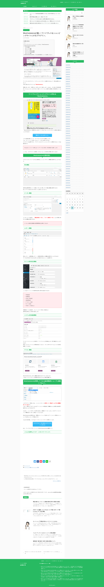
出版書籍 (61, 2)
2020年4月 (68, 71)
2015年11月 (68, 138)
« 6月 (67, 212)
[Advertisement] (42, 446)
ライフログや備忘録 (23, 563)
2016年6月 (68, 123)
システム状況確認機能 (31, 52)
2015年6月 (68, 147)
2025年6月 (68, 64)
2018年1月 (68, 83)
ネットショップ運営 (35, 467)
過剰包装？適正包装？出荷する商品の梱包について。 (44, 541)
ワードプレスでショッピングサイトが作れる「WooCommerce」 (37, 44)
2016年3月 (68, 130)
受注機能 (28, 47)
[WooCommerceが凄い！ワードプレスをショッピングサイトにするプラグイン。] (44, 461)
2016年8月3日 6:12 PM (28, 477)
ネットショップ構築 (27, 467)
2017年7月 (68, 95)
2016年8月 (68, 119)
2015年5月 (68, 149)
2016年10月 (68, 114)
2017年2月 (68, 105)
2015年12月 (68, 135)
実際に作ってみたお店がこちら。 (42, 135)
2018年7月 (68, 74)
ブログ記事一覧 (72, 2)
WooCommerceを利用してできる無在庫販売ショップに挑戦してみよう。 (39, 54)
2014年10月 (68, 166)
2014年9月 (68, 168)
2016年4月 (68, 128)
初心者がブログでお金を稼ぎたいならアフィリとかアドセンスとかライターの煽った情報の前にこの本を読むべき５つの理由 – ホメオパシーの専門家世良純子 (62, 567)
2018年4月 (68, 79)
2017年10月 (68, 90)
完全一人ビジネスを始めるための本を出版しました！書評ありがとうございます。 (45, 21)
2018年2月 (68, 81)
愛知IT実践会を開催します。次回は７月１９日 (38, 16)
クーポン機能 (29, 48)
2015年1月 (68, 159)
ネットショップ (27, 465)
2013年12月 (68, 185)
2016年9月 (68, 116)
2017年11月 (68, 88)
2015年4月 (68, 152)
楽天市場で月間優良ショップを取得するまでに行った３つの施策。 (78, 54)
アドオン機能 (29, 53)
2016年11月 (68, 112)
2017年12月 (68, 86)
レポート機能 (29, 49)
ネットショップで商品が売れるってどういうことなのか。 (45, 521)
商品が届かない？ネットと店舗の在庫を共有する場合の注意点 (46, 501)
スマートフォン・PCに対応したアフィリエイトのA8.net (42, 424)
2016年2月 (68, 133)
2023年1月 (68, 69)
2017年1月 (68, 107)
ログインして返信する (57, 480)
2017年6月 (68, 97)
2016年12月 (68, 109)
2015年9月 (68, 140)
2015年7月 (68, 145)
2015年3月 (68, 154)
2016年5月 (68, 126)
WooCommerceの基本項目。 (30, 45)
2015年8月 (68, 142)
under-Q (23, 3)
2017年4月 (68, 100)
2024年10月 (68, 67)
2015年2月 (68, 156)
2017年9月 (68, 93)
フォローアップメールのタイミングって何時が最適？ (44, 532)
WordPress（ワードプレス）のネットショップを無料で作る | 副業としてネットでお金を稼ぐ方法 (42, 475)
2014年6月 (68, 175)
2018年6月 (68, 76)
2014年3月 (68, 182)
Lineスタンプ (67, 2)
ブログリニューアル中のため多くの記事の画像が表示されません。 (42, 18)
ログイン (34, 489)
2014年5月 (68, 178)
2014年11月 (68, 163)
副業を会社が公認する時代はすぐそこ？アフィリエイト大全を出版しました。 (44, 23)
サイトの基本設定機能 (31, 50)
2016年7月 (68, 121)
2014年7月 (68, 173)
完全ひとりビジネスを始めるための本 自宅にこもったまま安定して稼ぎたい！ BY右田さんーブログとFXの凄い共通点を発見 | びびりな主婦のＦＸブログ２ (62, 579)
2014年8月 (68, 171)
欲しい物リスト (79, 2)
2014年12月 (68, 161)
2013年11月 (68, 187)
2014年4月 (68, 180)
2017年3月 (68, 102)
